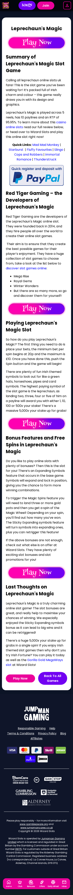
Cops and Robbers (28, 154)
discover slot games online (26, 268)
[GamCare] (20, 780)
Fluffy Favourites (39, 149)
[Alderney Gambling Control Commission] (36, 802)
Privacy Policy (47, 733)
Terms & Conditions (20, 733)
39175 (18, 849)
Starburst (16, 149)
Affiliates (36, 738)
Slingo (58, 149)
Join (45, 5)
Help (52, 728)
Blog (63, 733)
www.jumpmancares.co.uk (36, 827)
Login (27, 5)
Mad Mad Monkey (45, 145)
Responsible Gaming (32, 728)
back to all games (52, 678)
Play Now (20, 678)
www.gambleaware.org (34, 824)
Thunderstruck (45, 159)
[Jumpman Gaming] (36, 719)
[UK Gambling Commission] (26, 792)
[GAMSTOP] (53, 780)
